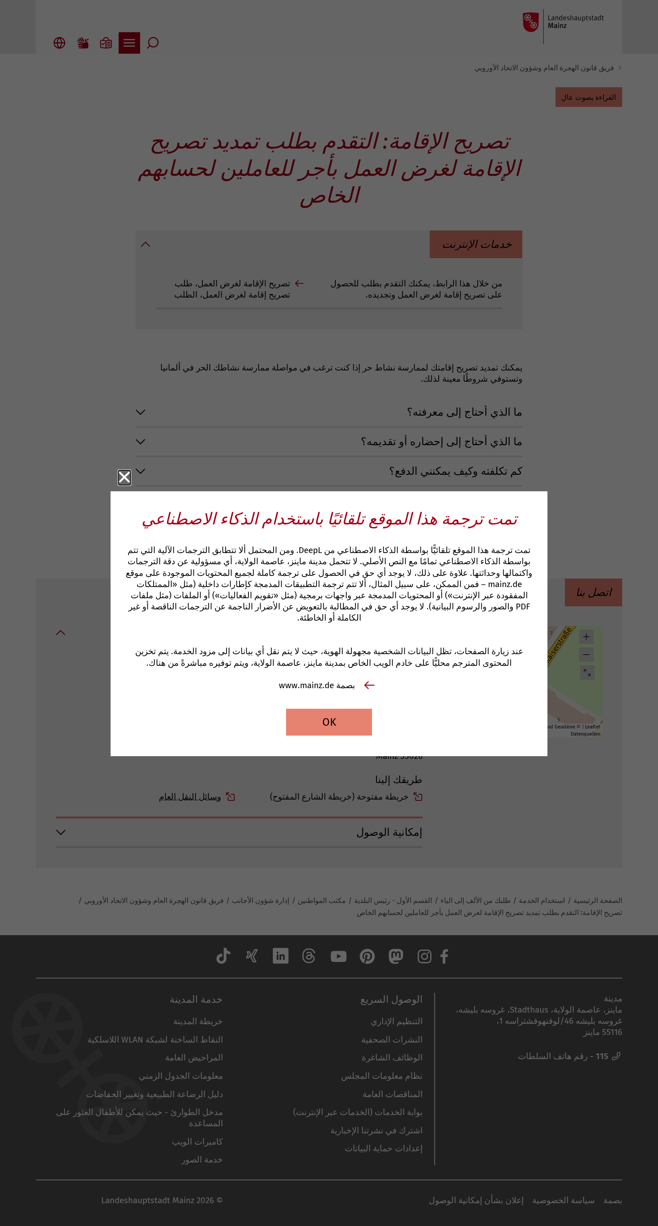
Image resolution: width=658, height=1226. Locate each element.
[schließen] (125, 477)
